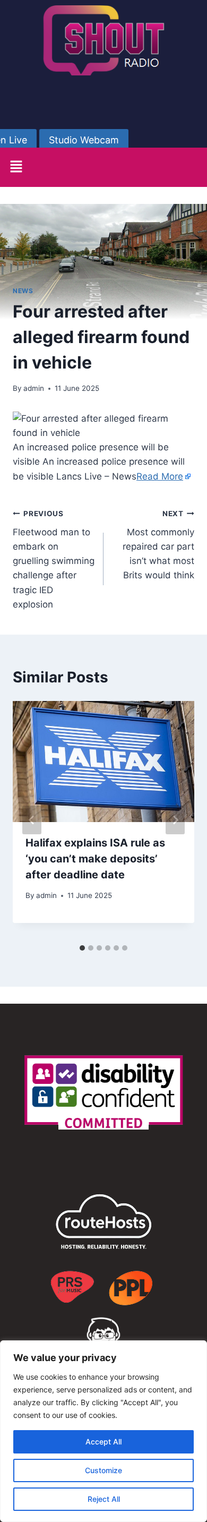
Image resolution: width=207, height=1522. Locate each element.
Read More (159, 476)
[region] (103, 1431)
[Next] (175, 820)
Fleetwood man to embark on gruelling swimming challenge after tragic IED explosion (53, 559)
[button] (16, 167)
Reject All (104, 1498)
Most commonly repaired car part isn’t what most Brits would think (158, 544)
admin (33, 388)
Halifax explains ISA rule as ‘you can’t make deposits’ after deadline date (95, 858)
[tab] (82, 948)
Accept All (103, 1441)
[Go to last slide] (31, 820)
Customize (103, 1470)
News (23, 291)
